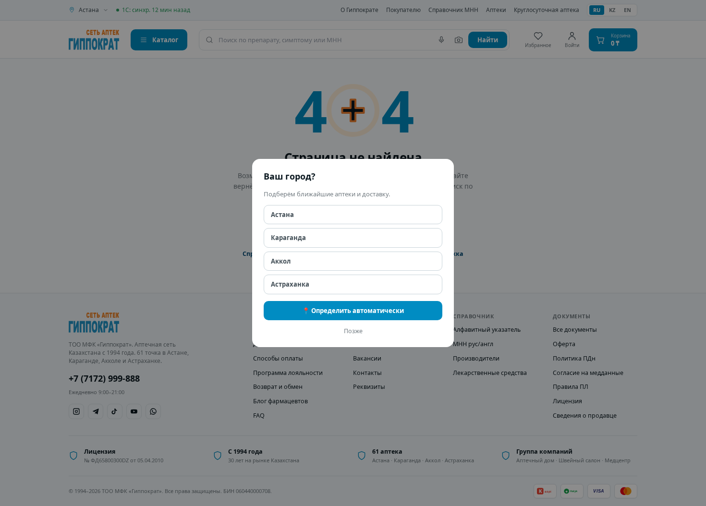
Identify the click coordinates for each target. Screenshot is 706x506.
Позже (353, 331)
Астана (282, 214)
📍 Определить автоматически (353, 310)
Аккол (281, 261)
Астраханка (290, 284)
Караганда (288, 237)
